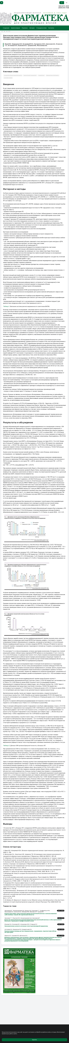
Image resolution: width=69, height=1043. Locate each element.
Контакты (51, 28)
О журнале (6, 28)
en (66, 2)
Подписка (25, 28)
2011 (2, 31)
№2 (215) (8, 31)
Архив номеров (15, 28)
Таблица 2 (6, 745)
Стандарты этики (41, 28)
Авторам (31, 28)
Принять (34, 1039)
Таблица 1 (6, 306)
